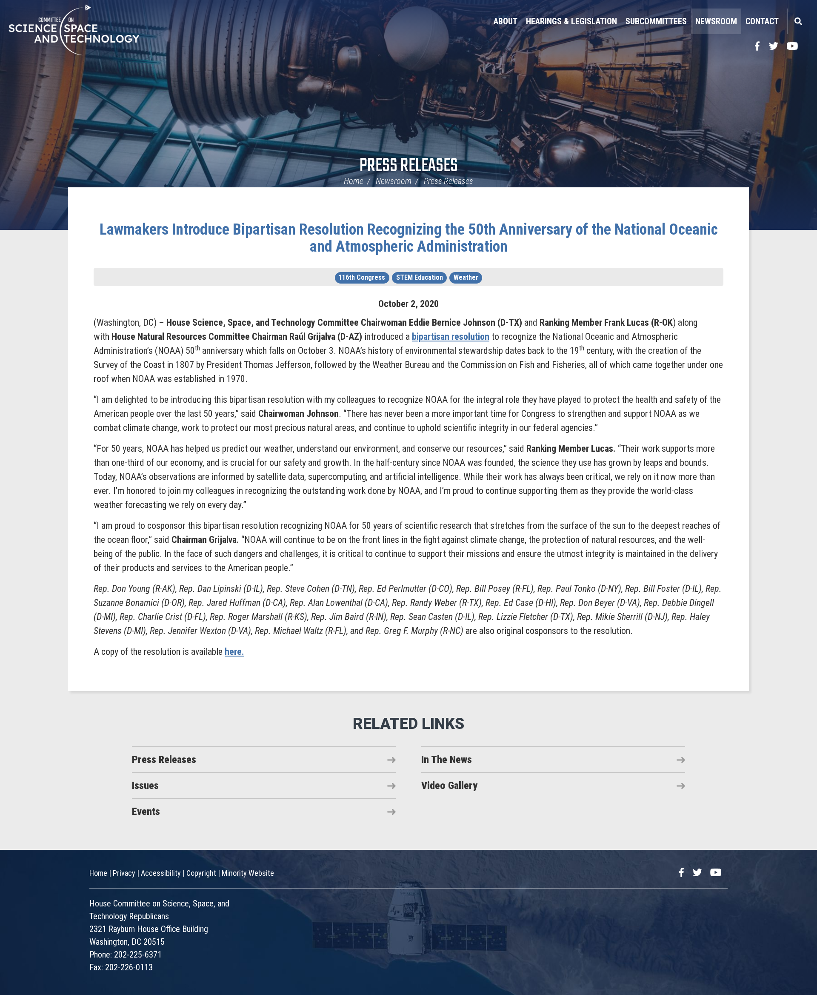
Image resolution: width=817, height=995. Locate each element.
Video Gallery (449, 785)
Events (146, 811)
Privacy (124, 873)
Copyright (201, 873)
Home (353, 181)
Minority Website (248, 873)
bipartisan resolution (450, 336)
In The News (446, 760)
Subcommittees (656, 21)
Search (797, 21)
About (505, 21)
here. (234, 651)
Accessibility (161, 873)
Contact (762, 21)
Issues (145, 785)
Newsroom (716, 21)
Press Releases (409, 166)
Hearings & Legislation (571, 21)
